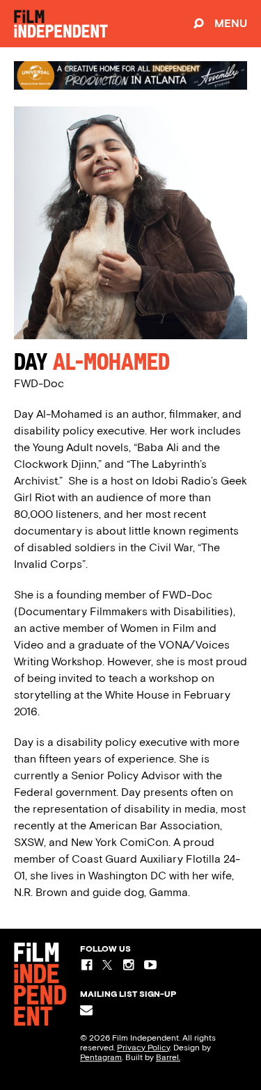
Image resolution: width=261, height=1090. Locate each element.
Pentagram (101, 1057)
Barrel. (168, 1057)
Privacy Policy (143, 1047)
